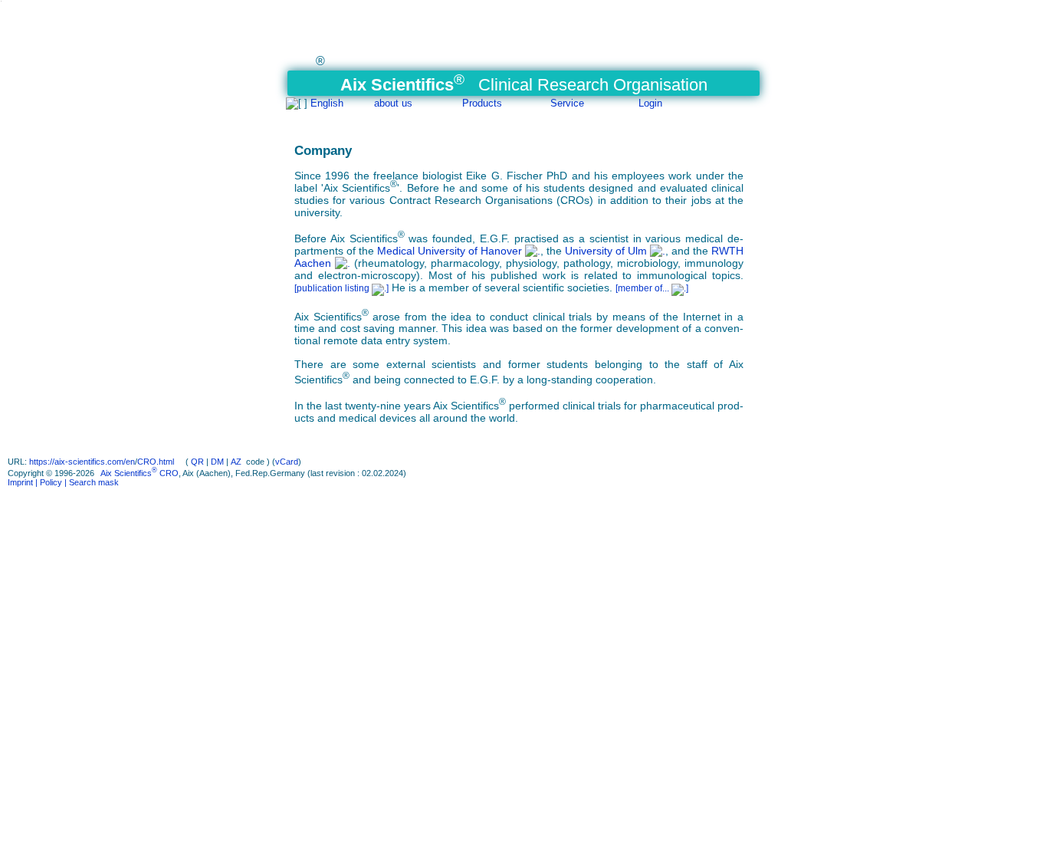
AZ (236, 461)
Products (482, 103)
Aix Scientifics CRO (139, 473)
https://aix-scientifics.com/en (82, 461)
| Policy (47, 482)
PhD (557, 175)
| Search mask (90, 482)
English (326, 103)
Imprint (20, 482)
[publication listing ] (341, 288)
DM (217, 461)
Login (650, 103)
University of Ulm (607, 251)
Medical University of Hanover (451, 251)
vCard (286, 461)
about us (393, 103)
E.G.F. (494, 238)
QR (197, 461)
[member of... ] (651, 288)
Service (567, 103)
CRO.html (156, 461)
